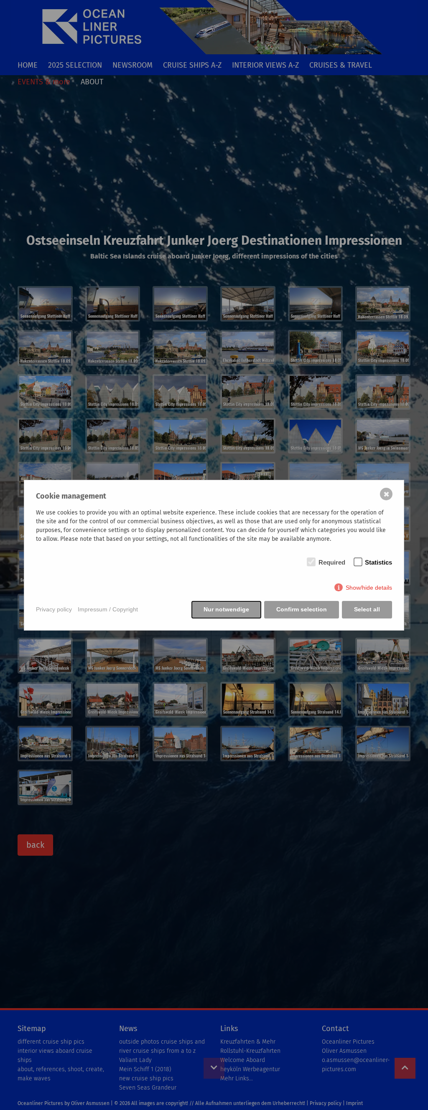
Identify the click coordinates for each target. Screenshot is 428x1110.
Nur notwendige (226, 609)
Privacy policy (54, 609)
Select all (367, 609)
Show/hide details (369, 587)
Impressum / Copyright (108, 609)
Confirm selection (301, 609)
